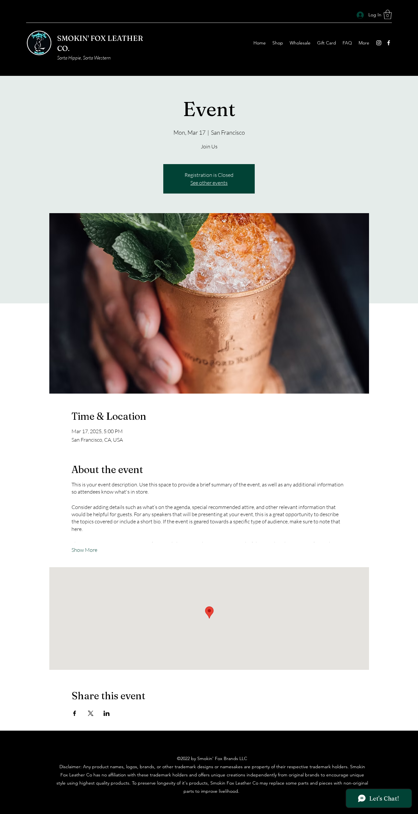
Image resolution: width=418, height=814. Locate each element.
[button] (388, 14)
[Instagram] (379, 43)
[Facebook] (388, 43)
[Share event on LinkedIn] (107, 713)
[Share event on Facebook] (75, 713)
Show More (84, 550)
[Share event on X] (91, 713)
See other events (209, 182)
